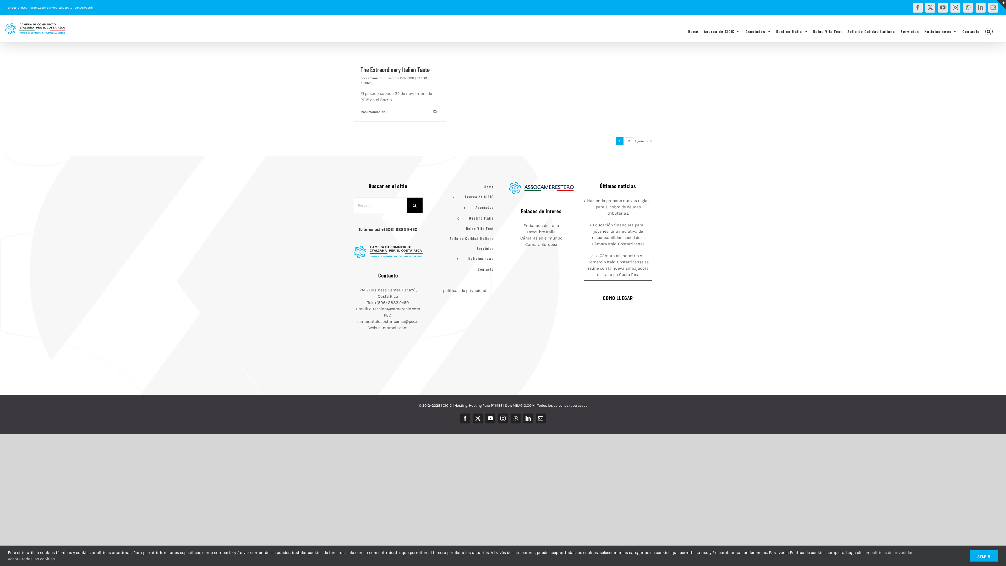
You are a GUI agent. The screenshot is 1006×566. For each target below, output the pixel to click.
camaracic (373, 78)
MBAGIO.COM (524, 405)
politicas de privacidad (464, 290)
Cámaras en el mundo (541, 238)
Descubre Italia (541, 231)
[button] (989, 31)
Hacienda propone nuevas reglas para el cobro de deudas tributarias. (618, 207)
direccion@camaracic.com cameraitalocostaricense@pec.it (51, 7)
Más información (372, 112)
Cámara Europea (541, 244)
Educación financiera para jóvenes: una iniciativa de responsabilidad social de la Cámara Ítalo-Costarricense (618, 234)
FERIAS (422, 78)
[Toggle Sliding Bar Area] (1001, 4)
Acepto (984, 555)
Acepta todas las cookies (32, 558)
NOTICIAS (366, 83)
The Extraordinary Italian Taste (395, 69)
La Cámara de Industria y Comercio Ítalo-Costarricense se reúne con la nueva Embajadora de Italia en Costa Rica (618, 265)
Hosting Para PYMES (485, 405)
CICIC (447, 405)
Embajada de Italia (541, 225)
